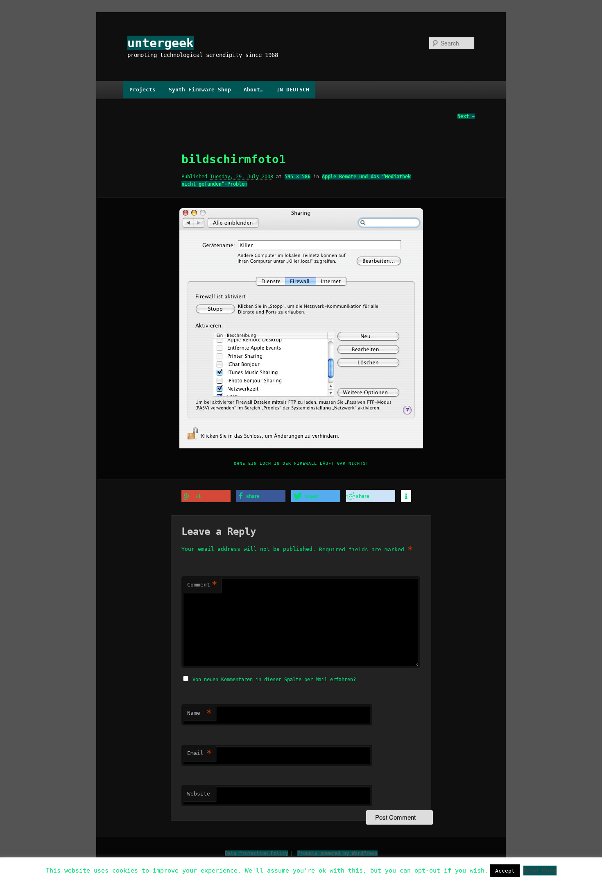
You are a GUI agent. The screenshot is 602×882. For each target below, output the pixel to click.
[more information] (406, 496)
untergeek (160, 43)
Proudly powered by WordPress (337, 853)
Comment (202, 585)
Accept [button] (505, 871)
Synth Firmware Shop (200, 89)
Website (198, 794)
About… (253, 89)
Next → (466, 116)
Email (199, 753)
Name (199, 713)
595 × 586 (297, 177)
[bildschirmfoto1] (301, 328)
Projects (142, 89)
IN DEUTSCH (292, 89)
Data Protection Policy (256, 853)
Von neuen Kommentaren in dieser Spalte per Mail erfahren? (274, 679)
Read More (540, 870)
